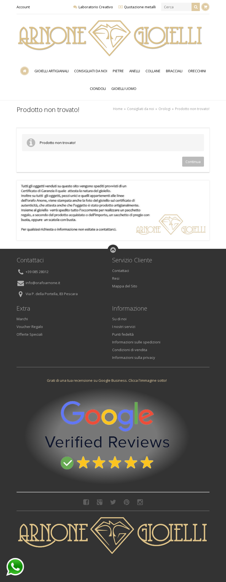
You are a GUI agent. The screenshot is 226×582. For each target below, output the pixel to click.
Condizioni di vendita (129, 349)
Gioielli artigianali (51, 70)
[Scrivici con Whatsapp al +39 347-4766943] (15, 566)
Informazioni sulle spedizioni (136, 342)
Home (118, 108)
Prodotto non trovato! (192, 108)
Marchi (22, 318)
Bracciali (174, 70)
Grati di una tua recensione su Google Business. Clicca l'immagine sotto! (107, 380)
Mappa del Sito (124, 286)
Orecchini (197, 70)
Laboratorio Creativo (96, 6)
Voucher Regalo (30, 326)
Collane (153, 70)
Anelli (134, 70)
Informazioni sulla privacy (133, 357)
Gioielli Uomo (123, 88)
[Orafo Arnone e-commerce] (110, 38)
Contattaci (120, 270)
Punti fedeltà (123, 334)
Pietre (118, 70)
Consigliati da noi (90, 70)
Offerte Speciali (29, 334)
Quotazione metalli (140, 6)
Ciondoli (98, 88)
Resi (115, 278)
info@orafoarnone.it (43, 283)
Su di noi (119, 318)
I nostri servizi (123, 326)
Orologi (164, 108)
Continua (193, 161)
